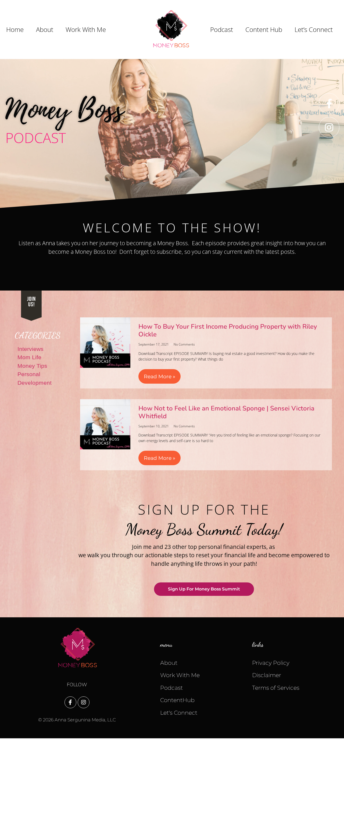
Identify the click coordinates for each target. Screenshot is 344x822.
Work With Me (86, 29)
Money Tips (32, 366)
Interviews (30, 349)
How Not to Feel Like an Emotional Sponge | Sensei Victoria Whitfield (226, 412)
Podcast (221, 29)
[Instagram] (329, 127)
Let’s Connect (314, 29)
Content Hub (263, 29)
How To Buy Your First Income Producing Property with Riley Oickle (227, 330)
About (44, 29)
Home (15, 29)
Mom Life (29, 357)
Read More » (159, 376)
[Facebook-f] (329, 103)
